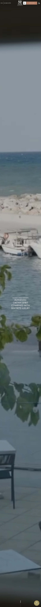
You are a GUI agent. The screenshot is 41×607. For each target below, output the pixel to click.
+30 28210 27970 (7, 3)
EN (1, 3)
